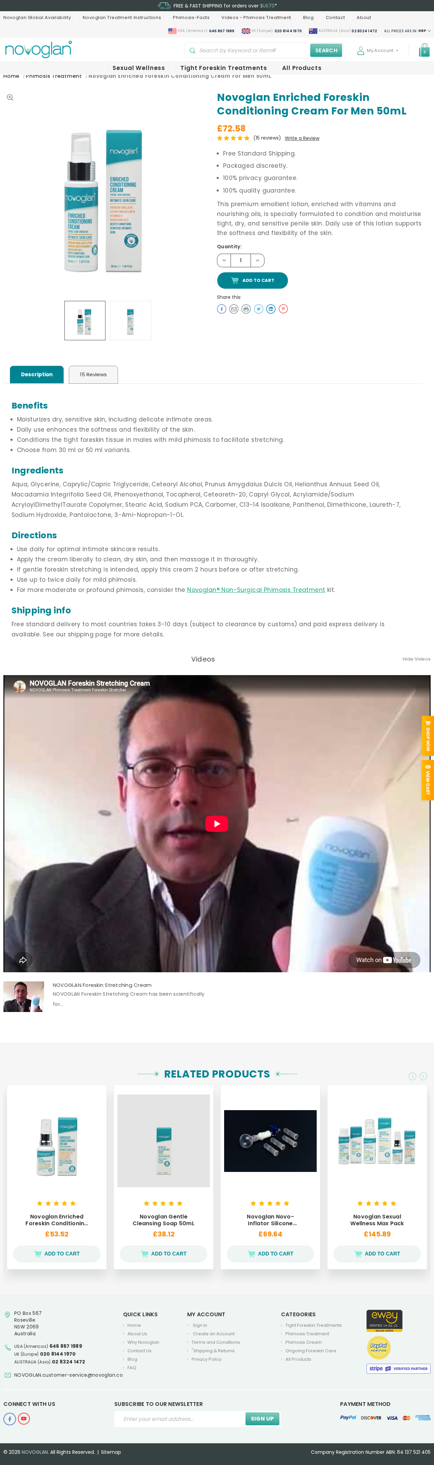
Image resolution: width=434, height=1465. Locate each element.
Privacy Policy (206, 1359)
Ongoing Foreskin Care (310, 1351)
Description (37, 374)
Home (134, 1325)
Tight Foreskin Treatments (223, 68)
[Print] (246, 308)
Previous (412, 1076)
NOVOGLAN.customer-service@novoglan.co (68, 1375)
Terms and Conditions (216, 1342)
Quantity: (229, 246)
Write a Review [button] (302, 138)
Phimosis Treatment (307, 1334)
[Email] (234, 308)
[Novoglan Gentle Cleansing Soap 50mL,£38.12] (163, 1141)
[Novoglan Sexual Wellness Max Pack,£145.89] (377, 1141)
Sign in (200, 1325)
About (364, 17)
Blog (308, 17)
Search (326, 50)
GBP (405, 31)
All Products (301, 68)
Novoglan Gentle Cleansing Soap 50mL (164, 1220)
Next (423, 1076)
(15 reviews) (267, 137)
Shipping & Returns (213, 1350)
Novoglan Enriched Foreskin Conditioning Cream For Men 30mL (56, 1220)
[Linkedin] (271, 308)
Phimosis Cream (303, 1342)
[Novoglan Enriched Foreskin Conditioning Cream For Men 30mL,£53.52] (57, 1141)
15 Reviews (93, 374)
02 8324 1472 (68, 1361)
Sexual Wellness (139, 68)
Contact (335, 17)
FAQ (131, 1367)
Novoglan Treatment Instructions (122, 17)
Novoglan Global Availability (37, 17)
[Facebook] (221, 308)
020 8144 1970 (58, 1354)
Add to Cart (62, 1253)
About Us (137, 1334)
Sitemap (111, 1452)
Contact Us (139, 1351)
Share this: (229, 297)
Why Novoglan (143, 1342)
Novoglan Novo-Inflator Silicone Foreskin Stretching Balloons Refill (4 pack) (270, 1220)
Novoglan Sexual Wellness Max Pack (377, 1220)
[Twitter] (258, 308)
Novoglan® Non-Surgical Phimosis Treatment (256, 590)
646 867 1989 (66, 1346)
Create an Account (214, 1334)
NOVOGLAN (35, 1452)
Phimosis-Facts (191, 17)
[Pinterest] (283, 308)
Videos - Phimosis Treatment (256, 17)
